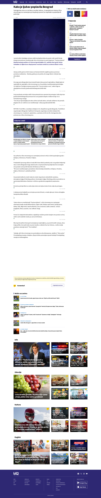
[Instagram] (84, 14)
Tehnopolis (38, 481)
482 (18, 296)
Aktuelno (55, 379)
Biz (14, 482)
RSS (57, 488)
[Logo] (15, 2)
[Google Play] (82, 483)
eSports (37, 479)
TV (47, 481)
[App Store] (82, 487)
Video (48, 479)
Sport (15, 481)
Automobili (38, 482)
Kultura (26, 482)
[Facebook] (70, 14)
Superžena (27, 484)
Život (15, 484)
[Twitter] (77, 14)
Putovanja (27, 481)
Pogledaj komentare (58, 285)
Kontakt (58, 490)
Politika (17, 357)
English (54, 443)
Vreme (48, 484)
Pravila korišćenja (60, 482)
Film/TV (73, 423)
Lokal (37, 484)
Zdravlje (27, 479)
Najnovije (22, 2)
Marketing (58, 479)
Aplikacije (58, 486)
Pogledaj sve (77, 59)
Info (14, 479)
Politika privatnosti (60, 484)
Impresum (58, 481)
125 (18, 321)
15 (14, 285)
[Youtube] (86, 473)
